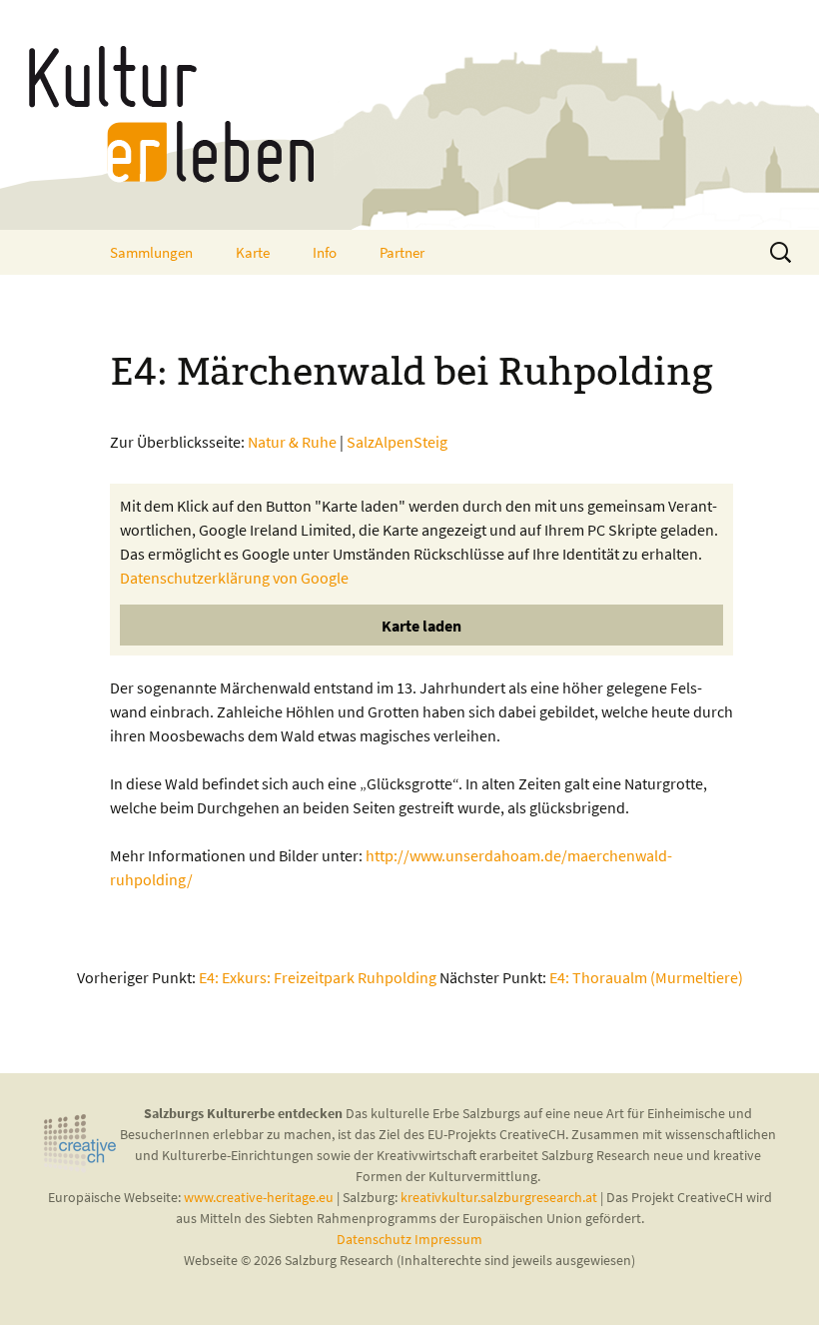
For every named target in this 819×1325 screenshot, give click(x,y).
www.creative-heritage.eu (259, 1197)
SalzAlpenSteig (397, 442)
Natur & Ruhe (292, 442)
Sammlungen (151, 252)
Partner (402, 252)
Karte (253, 252)
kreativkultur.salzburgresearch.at (499, 1197)
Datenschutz (375, 1239)
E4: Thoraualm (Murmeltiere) (646, 977)
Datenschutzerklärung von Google (234, 578)
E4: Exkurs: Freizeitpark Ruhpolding (317, 977)
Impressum (448, 1239)
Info (325, 252)
